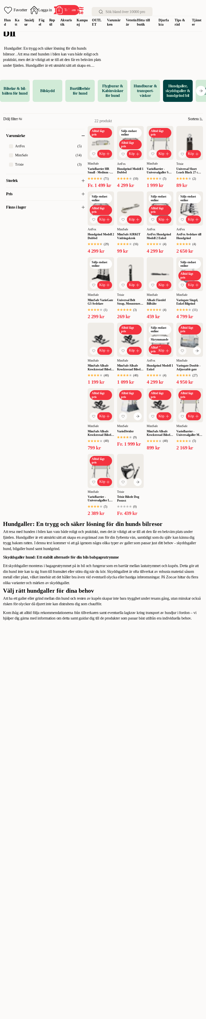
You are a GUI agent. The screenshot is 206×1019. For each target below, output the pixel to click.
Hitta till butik (143, 22)
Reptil (52, 22)
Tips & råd (180, 22)
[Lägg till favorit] (94, 154)
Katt (17, 22)
